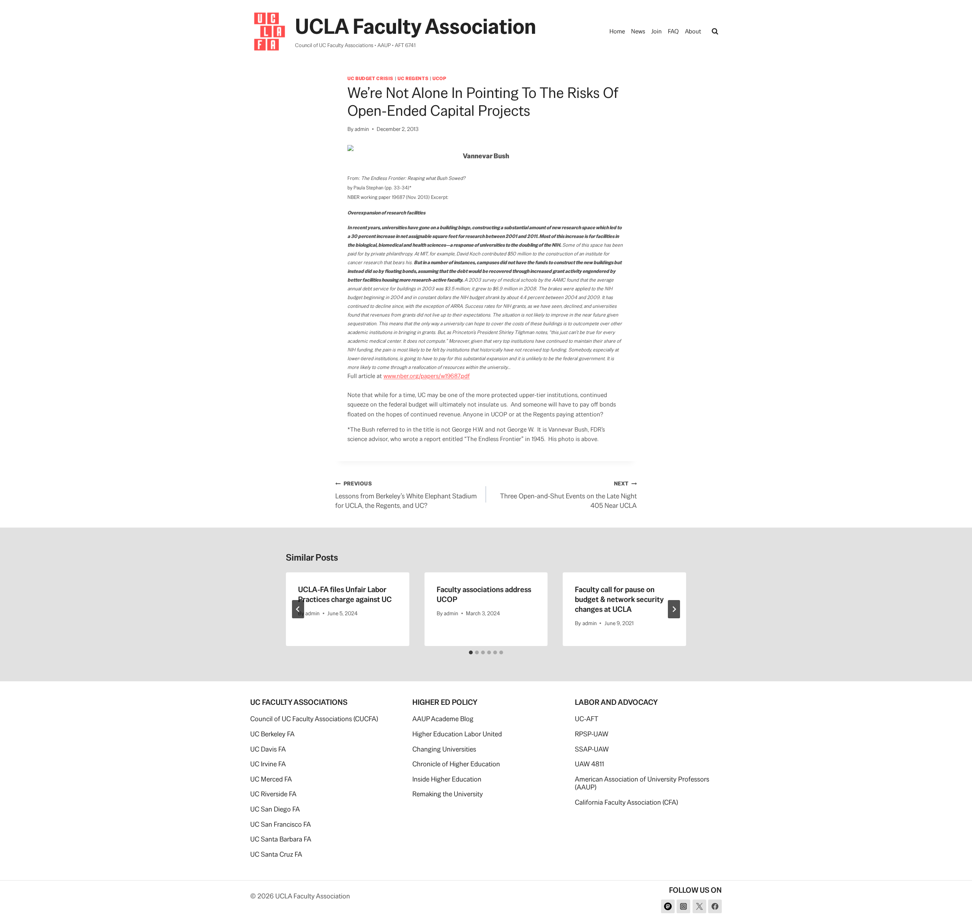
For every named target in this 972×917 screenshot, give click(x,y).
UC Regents (413, 78)
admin (362, 129)
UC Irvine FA (268, 763)
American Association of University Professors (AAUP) (642, 783)
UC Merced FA (271, 779)
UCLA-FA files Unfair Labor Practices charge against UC (345, 594)
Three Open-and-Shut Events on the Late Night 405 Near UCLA (568, 495)
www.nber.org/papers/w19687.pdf (426, 376)
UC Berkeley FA (272, 734)
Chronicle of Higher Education (456, 763)
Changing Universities (444, 749)
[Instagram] (683, 906)
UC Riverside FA (273, 793)
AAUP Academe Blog (442, 718)
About (693, 31)
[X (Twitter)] (699, 906)
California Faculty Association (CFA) (626, 802)
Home (617, 31)
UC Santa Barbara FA (280, 839)
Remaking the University (447, 793)
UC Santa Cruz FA (276, 854)
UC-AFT (586, 718)
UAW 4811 (589, 763)
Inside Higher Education (446, 779)
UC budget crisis (370, 78)
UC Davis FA (268, 749)
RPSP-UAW (591, 734)
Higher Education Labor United (457, 734)
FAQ (673, 31)
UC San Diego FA (275, 809)
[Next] (674, 609)
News (638, 31)
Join (656, 31)
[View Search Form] (715, 31)
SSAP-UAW (592, 749)
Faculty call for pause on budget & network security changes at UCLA (619, 599)
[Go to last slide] (298, 609)
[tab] (471, 652)
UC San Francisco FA (280, 824)
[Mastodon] (668, 906)
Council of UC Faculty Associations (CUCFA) (314, 718)
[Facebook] (715, 906)
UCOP (439, 78)
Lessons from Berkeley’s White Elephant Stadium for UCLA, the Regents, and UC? (406, 495)
